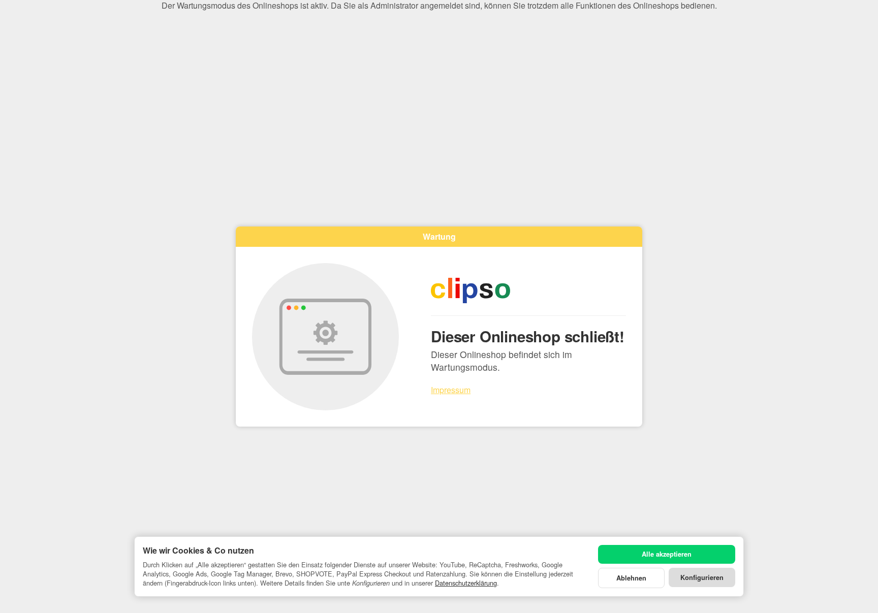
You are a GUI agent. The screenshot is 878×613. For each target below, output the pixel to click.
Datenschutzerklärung (466, 583)
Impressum (451, 390)
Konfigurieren (702, 577)
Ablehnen (631, 578)
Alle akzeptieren (667, 554)
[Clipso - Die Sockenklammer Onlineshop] (528, 290)
